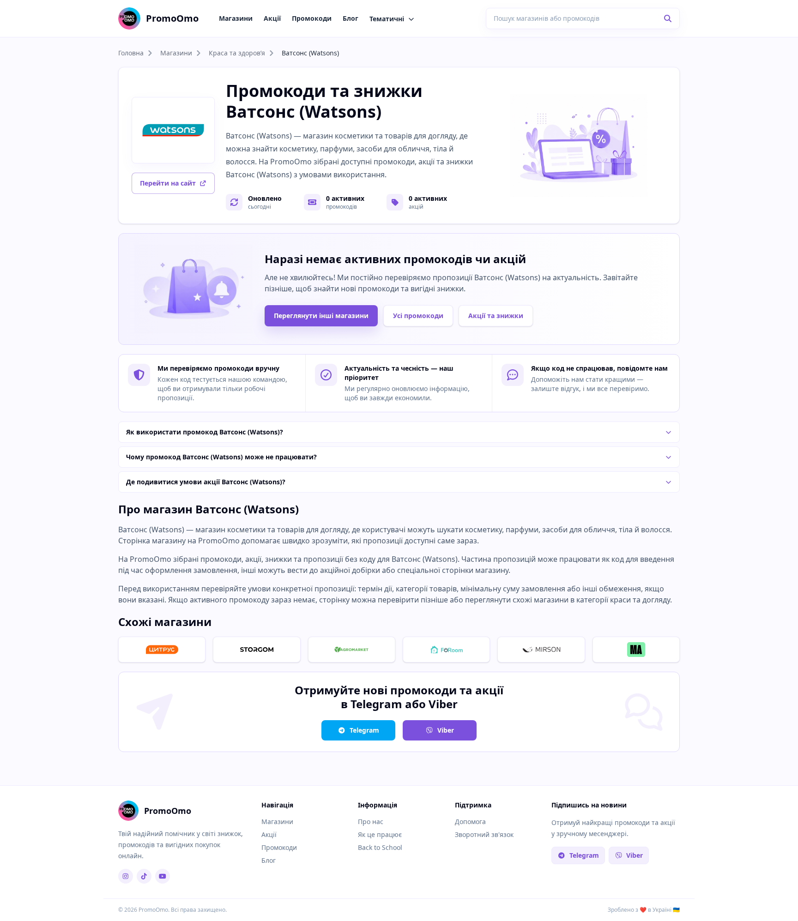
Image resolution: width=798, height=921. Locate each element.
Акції (272, 18)
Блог (350, 18)
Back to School (380, 847)
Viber (445, 730)
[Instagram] (125, 876)
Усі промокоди (418, 315)
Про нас (370, 821)
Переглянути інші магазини (321, 315)
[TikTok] (144, 876)
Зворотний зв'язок (484, 834)
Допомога (470, 821)
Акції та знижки (495, 315)
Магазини (236, 18)
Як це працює (380, 834)
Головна (131, 52)
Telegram (364, 730)
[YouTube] (162, 876)
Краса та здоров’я (237, 52)
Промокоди (312, 18)
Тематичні (386, 18)
